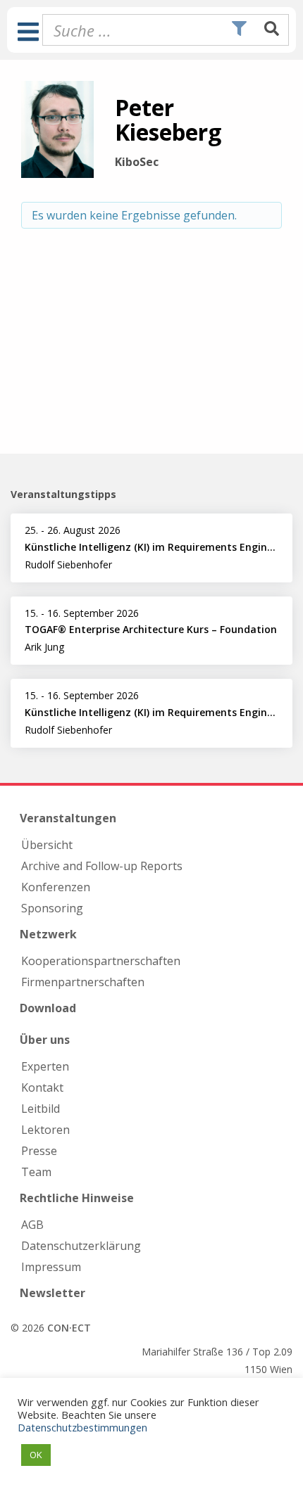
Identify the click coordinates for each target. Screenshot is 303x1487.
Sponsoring (52, 908)
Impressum (51, 1267)
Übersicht (47, 845)
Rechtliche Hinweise (77, 1198)
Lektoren (45, 1129)
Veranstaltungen (68, 818)
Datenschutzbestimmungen (82, 1427)
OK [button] (36, 1454)
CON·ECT (69, 1327)
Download (48, 1008)
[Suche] (271, 29)
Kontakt (42, 1087)
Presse (39, 1151)
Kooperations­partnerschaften (100, 961)
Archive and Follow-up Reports (102, 866)
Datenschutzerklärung (81, 1245)
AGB (32, 1224)
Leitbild (40, 1108)
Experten (45, 1066)
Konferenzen (55, 887)
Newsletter (52, 1293)
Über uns (45, 1039)
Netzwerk (48, 934)
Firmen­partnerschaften (82, 982)
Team (36, 1172)
